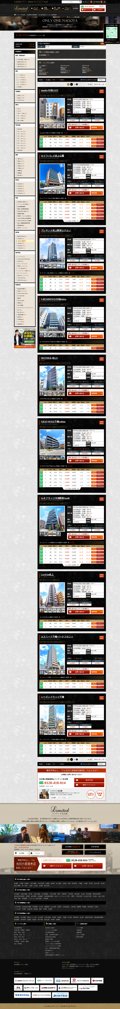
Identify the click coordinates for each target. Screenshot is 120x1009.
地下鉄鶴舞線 (77, 169)
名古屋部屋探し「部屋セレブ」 (23, 973)
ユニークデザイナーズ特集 (53, 946)
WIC (19, 310)
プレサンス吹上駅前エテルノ (56, 230)
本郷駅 (41, 885)
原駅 (40, 909)
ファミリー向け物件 (23, 204)
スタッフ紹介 (24, 964)
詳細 (93, 139)
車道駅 (59, 917)
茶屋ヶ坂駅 (17, 898)
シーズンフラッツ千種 (52, 697)
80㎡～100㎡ (21, 148)
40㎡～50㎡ (20, 138)
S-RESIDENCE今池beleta (53, 299)
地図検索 (79, 932)
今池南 (87, 308)
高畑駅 (16, 883)
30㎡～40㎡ (20, 136)
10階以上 (20, 166)
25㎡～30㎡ (20, 133)
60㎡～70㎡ (20, 143)
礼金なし (20, 97)
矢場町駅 (64, 894)
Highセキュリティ (22, 275)
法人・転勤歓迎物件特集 (52, 948)
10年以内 (20, 245)
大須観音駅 (66, 906)
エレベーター (21, 263)
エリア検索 (79, 928)
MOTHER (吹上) (49, 358)
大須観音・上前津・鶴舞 (21, 941)
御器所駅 (84, 169)
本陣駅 (48, 883)
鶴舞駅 (84, 438)
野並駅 (34, 919)
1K (18, 111)
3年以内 (19, 238)
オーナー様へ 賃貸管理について (71, 964)
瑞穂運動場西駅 (98, 917)
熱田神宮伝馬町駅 (19, 896)
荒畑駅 (84, 171)
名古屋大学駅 (88, 896)
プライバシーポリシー (68, 968)
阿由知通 (88, 239)
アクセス (64, 797)
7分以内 (19, 188)
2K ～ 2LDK (21, 115)
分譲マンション (21, 227)
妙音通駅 (33, 896)
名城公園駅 (37, 894)
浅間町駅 (47, 906)
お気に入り (65, 966)
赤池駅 (50, 909)
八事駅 (72, 896)
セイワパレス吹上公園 (52, 156)
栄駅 (69, 883)
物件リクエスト (88, 9)
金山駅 (83, 894)
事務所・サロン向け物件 (24, 216)
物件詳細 (94, 127)
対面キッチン (21, 291)
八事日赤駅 (79, 896)
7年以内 (19, 243)
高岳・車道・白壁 (19, 932)
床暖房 (19, 303)
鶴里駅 (29, 919)
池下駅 (84, 103)
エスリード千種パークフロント (57, 636)
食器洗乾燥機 (21, 288)
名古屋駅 (58, 883)
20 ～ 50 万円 (21, 84)
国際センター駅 (31, 917)
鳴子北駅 (40, 919)
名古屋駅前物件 (49, 932)
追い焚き (20, 312)
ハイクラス (20, 256)
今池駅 (84, 101)
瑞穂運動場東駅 (48, 896)
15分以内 (20, 193)
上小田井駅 (17, 906)
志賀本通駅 (24, 894)
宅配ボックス (21, 266)
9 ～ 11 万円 (20, 77)
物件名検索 (79, 937)
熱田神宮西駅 (97, 894)
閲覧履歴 (72, 966)
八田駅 (21, 883)
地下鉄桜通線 (42, 55)
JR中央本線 (76, 316)
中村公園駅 (33, 883)
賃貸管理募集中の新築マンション (55, 955)
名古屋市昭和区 (81, 164)
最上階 (19, 175)
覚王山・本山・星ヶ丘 (20, 939)
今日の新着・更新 (22, 59)
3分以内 (19, 184)
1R (18, 108)
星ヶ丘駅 (24, 885)
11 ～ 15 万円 (21, 80)
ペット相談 (42, 65)
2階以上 (19, 161)
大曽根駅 (45, 898)
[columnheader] (45, 136)
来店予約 (100, 9)
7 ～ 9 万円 (20, 75)
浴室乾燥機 (20, 314)
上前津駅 (70, 894)
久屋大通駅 (53, 894)
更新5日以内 (21, 64)
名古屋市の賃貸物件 (32, 14)
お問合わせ (100, 139)
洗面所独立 (63, 72)
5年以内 (19, 241)
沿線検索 (79, 930)
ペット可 (20, 321)
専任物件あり (49, 950)
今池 (87, 99)
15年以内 (20, 248)
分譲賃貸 (20, 319)
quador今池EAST (49, 90)
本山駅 (103, 883)
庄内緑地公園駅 (26, 906)
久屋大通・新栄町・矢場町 (22, 930)
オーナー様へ (86, 964)
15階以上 (20, 168)
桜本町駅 (23, 919)
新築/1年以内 (21, 236)
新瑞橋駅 (40, 896)
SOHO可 (20, 261)
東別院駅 (77, 894)
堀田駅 (28, 896)
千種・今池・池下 (19, 937)
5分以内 (19, 186)
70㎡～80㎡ (20, 145)
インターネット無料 (23, 270)
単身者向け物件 (21, 202)
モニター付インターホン (24, 307)
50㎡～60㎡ (20, 141)
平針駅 (45, 909)
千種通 (87, 583)
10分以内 (20, 191)
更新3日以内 (21, 62)
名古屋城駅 (45, 894)
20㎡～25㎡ (20, 131)
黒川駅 (30, 894)
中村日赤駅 (41, 883)
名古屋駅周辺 (18, 928)
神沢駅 (53, 919)
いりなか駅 (17, 909)
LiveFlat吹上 (47, 574)
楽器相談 (63, 69)
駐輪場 (40, 70)
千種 (87, 430)
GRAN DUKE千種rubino (53, 421)
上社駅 (36, 885)
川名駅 (96, 906)
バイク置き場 (21, 268)
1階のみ (19, 159)
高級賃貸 (20, 324)
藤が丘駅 (47, 885)
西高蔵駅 (89, 894)
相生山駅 (47, 919)
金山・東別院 (18, 943)
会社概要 (53, 797)
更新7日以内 (21, 66)
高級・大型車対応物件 (51, 934)
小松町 (87, 367)
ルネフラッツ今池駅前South (55, 498)
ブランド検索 (80, 934)
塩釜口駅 (29, 909)
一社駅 (30, 885)
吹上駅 (84, 105)
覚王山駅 (96, 883)
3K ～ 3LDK (21, 118)
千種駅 (84, 107)
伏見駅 (65, 883)
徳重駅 (58, 919)
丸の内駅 (53, 906)
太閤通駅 (16, 917)
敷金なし (20, 95)
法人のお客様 (94, 964)
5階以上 (19, 163)
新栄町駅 (84, 440)
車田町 (87, 164)
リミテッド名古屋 (20, 14)
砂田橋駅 (24, 898)
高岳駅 (54, 917)
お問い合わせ (79, 127)
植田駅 (36, 909)
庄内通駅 (35, 906)
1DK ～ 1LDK (21, 113)
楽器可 (19, 317)
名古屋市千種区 (81, 99)
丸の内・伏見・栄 (19, 934)
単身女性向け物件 (22, 211)
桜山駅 (82, 917)
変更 (103, 43)
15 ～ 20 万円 (21, 82)
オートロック (21, 273)
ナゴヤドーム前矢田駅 (35, 898)
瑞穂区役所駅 (89, 917)
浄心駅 (41, 906)
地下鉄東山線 (77, 103)
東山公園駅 (17, 885)
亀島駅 (53, 883)
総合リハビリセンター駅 (62, 896)
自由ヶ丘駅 (101, 896)
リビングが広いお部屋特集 (53, 943)
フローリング (42, 72)
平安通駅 (16, 894)
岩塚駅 (26, 883)
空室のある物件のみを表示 (89, 80)
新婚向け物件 (49, 939)
